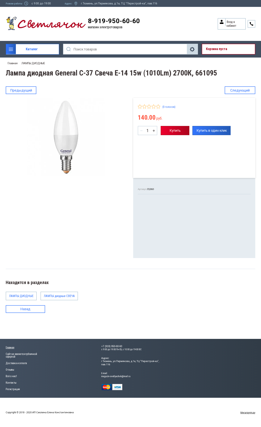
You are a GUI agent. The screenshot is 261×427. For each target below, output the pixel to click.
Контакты (11, 382)
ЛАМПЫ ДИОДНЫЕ (33, 63)
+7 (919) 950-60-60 (111, 346)
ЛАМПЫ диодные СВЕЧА (59, 296)
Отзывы (10, 369)
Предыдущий (21, 90)
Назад (25, 309)
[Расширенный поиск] (192, 49)
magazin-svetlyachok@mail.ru (115, 376)
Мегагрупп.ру (247, 412)
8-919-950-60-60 (114, 20)
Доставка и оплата (16, 363)
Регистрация (13, 389)
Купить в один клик (211, 130)
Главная (13, 63)
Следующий (240, 90)
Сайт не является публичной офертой (21, 355)
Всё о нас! (11, 376)
